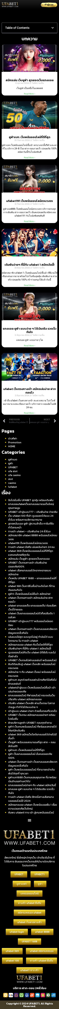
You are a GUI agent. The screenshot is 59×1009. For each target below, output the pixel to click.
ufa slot (12, 471)
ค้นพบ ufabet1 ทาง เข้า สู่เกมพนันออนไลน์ (31, 812)
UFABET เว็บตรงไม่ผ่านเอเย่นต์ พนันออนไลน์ (32, 660)
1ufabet (12, 487)
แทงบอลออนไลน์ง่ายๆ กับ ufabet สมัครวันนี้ (32, 785)
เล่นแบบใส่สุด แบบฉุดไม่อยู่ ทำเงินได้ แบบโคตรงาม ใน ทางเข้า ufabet (30, 639)
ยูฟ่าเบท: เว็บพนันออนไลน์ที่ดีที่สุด (29, 137)
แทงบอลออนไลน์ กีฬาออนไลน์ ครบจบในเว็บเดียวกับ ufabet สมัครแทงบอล (31, 697)
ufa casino (14, 475)
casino (12, 483)
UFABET (13, 467)
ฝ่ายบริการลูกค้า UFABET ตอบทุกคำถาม (30, 723)
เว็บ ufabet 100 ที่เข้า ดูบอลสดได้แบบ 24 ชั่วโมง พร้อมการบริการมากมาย (30, 518)
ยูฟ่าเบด (12, 459)
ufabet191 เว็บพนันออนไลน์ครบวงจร (29, 201)
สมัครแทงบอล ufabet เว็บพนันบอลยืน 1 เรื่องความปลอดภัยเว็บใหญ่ (32, 807)
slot (10, 479)
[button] (52, 28)
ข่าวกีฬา (12, 438)
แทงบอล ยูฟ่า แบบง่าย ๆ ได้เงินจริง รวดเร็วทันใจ (29, 330)
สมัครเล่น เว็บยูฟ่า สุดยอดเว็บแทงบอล (30, 80)
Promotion (14, 442)
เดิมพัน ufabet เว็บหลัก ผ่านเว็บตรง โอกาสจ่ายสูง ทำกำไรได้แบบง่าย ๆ (31, 705)
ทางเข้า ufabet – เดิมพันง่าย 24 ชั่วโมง (29, 531)
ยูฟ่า (10, 463)
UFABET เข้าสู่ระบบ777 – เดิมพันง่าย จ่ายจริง (32, 512)
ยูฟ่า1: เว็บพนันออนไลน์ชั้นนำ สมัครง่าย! (29, 594)
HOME (11, 446)
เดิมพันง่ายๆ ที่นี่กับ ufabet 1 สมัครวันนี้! (29, 264)
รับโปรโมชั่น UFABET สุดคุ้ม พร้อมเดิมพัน (30, 500)
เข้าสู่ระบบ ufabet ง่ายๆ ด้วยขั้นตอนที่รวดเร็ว (32, 711)
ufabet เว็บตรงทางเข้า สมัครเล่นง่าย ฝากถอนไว (29, 391)
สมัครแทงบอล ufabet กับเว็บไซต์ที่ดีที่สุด (30, 645)
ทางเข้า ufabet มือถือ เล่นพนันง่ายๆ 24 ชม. (31, 547)
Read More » (29, 94)
